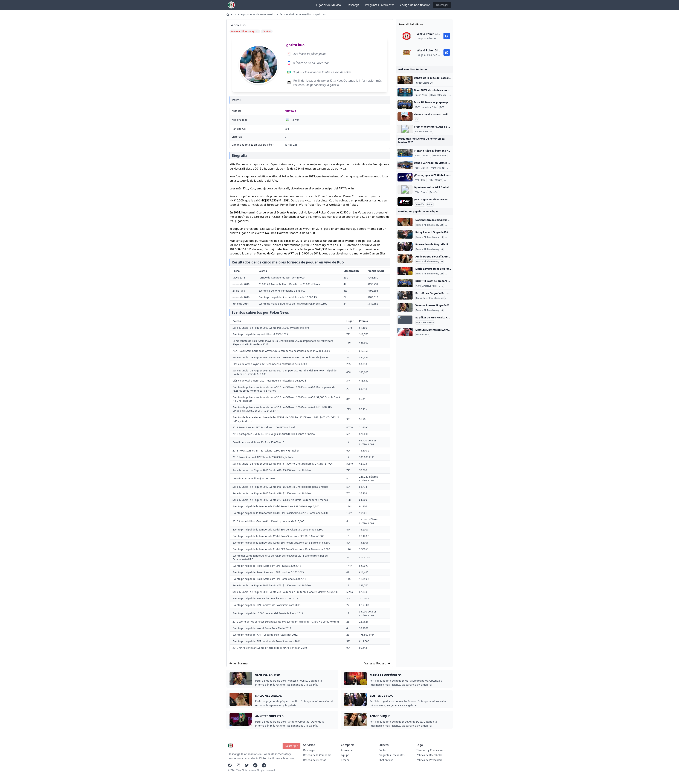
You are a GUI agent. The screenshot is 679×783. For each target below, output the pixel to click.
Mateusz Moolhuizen (441, 334)
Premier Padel (440, 155)
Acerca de (347, 750)
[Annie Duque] (405, 258)
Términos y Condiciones (430, 750)
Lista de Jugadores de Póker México (254, 14)
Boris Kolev (450, 298)
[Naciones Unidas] (405, 222)
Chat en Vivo (386, 760)
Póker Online (421, 192)
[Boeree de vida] (405, 246)
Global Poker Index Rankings (430, 298)
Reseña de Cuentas (314, 760)
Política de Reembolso (429, 755)
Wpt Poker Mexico (423, 131)
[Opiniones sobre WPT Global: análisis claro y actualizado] (405, 189)
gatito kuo (321, 14)
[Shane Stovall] (405, 116)
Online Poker (421, 95)
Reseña (345, 760)
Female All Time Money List (429, 225)
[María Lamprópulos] (405, 271)
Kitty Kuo (290, 110)
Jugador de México (328, 5)
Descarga (353, 5)
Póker (430, 204)
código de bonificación (415, 5)
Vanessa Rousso (375, 663)
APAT (417, 107)
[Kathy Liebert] (405, 234)
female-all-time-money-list (295, 14)
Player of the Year (438, 95)
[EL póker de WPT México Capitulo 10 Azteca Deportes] (405, 319)
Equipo (345, 755)
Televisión (419, 204)
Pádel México (421, 167)
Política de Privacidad (429, 760)
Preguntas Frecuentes (379, 5)
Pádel (417, 155)
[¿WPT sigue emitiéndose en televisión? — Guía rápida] (405, 201)
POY (417, 119)
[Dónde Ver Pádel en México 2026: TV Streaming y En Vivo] (405, 165)
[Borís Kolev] (405, 295)
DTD (442, 107)
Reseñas (434, 192)
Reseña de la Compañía (317, 755)
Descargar (442, 5)
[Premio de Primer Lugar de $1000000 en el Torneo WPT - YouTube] (405, 129)
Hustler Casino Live (424, 82)
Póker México (435, 180)
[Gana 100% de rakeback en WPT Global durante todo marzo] (405, 92)
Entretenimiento (444, 204)
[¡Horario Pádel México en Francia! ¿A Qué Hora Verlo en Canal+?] (405, 153)
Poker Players (423, 334)
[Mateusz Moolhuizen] (405, 332)
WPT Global (420, 180)
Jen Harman (241, 663)
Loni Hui (450, 225)
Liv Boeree (451, 249)
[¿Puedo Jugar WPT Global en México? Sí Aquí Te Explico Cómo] (405, 177)
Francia (426, 155)
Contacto (384, 750)
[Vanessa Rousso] (405, 307)
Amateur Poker (429, 107)
